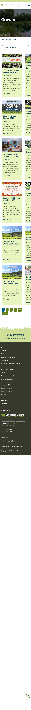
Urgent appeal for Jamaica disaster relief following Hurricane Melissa (11, 155)
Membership (6, 385)
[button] (18, 5)
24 (20, 310)
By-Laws (3, 395)
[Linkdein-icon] (9, 441)
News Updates (5, 407)
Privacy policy (5, 446)
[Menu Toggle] (29, 5)
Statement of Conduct (8, 357)
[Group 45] (15, 441)
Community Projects (7, 379)
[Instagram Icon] (2, 441)
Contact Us (4, 360)
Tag (8, 39)
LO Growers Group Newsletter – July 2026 (11, 71)
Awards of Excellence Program (10, 363)
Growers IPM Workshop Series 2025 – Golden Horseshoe (10, 282)
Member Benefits (6, 388)
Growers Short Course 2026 (9, 117)
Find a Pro (4, 372)
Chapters (4, 350)
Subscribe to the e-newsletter (15, 338)
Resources (5, 400)
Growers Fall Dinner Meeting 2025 (11, 199)
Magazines (4, 404)
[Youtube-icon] (12, 441)
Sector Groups (5, 354)
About (3, 347)
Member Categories (7, 391)
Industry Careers (6, 410)
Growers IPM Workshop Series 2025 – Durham (10, 243)
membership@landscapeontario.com (13, 421)
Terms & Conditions (17, 446)
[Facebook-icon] (6, 441)
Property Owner (7, 369)
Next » (5, 313)
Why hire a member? (7, 376)
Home (4, 39)
